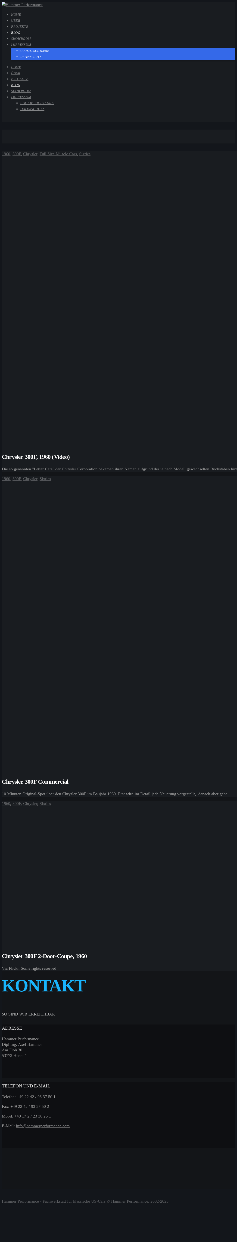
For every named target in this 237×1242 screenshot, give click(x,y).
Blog (15, 85)
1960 (6, 154)
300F (16, 154)
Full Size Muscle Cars (58, 154)
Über (15, 73)
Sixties (84, 154)
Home (16, 67)
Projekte (19, 79)
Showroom (21, 91)
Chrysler (30, 154)
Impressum (21, 97)
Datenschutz (32, 109)
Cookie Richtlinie (37, 103)
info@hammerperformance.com (43, 1126)
